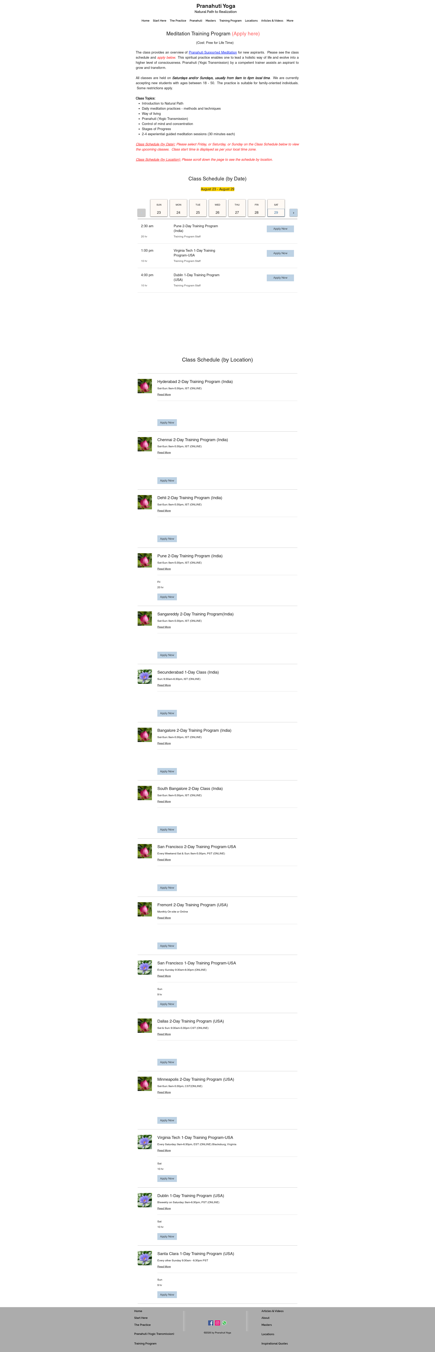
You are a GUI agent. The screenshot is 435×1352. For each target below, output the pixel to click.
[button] (167, 422)
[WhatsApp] (224, 1322)
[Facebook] (210, 1322)
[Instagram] (217, 1322)
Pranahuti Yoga (215, 6)
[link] (227, 381)
